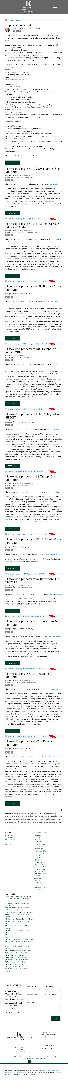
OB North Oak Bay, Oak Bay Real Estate (22, 357)
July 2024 (37, 876)
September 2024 (40, 873)
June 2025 (38, 858)
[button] (6, 1012)
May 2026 (37, 840)
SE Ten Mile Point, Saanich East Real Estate (40, 819)
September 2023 (40, 887)
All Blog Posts (10, 835)
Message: (31, 1002)
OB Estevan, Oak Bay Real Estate (21, 295)
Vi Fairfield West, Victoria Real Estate (21, 485)
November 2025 (40, 846)
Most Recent (38, 835)
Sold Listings (9, 844)
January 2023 (39, 889)
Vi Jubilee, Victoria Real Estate (49, 822)
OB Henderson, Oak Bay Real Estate (22, 177)
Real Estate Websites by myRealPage (34, 1058)
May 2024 (37, 880)
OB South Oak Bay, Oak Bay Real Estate (18, 816)
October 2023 (39, 885)
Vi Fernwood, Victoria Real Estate (34, 822)
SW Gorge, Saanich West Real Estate (23, 821)
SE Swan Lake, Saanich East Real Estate (20, 819)
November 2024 (40, 869)
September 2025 (40, 851)
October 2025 (39, 849)
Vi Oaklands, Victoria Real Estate (16, 964)
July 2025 (37, 855)
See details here (55, 184)
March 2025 (38, 864)
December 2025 (40, 844)
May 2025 (37, 860)
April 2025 (38, 862)
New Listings (9, 837)
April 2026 (38, 842)
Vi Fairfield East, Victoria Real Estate (21, 548)
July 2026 (37, 837)
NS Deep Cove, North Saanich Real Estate (39, 813)
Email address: (33, 994)
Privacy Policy (51, 1056)
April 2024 (38, 883)
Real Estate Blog (11, 842)
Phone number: (51, 994)
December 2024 (40, 867)
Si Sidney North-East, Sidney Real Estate (23, 422)
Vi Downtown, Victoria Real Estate (40, 821)
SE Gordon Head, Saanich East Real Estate (23, 682)
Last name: (49, 986)
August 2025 (39, 853)
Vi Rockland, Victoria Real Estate (22, 824)
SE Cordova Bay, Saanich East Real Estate (18, 818)
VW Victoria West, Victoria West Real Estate (24, 232)
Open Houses (10, 840)
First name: (32, 986)
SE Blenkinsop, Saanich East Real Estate (37, 816)
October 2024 (39, 871)
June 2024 (38, 878)
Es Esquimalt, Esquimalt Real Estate (20, 813)
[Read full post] (34, 21)
